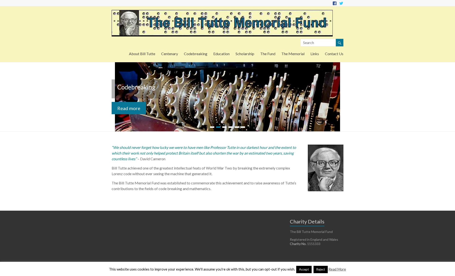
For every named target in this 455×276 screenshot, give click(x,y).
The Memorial (293, 53)
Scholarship (245, 53)
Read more (128, 108)
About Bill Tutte (142, 53)
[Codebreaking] (227, 64)
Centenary (169, 53)
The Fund (267, 53)
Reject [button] (320, 269)
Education (221, 53)
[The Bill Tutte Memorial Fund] (222, 12)
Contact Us (334, 53)
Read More (337, 269)
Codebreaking (195, 53)
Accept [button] (304, 269)
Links (314, 53)
